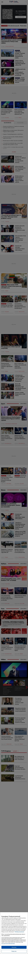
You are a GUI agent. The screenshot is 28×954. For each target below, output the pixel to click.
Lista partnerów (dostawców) (8, 943)
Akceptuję (14, 947)
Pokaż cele (14, 951)
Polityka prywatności (19, 931)
